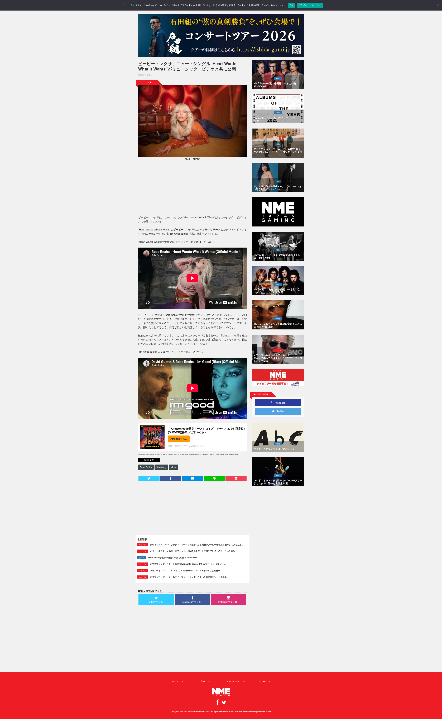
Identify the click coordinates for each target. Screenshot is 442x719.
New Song (161, 467)
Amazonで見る (178, 438)
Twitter (279, 411)
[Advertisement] (192, 188)
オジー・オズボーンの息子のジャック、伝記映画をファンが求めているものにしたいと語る (192, 550)
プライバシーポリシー (235, 681)
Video (173, 467)
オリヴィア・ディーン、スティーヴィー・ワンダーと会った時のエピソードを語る (188, 576)
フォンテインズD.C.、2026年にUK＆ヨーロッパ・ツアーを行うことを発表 (185, 570)
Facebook (279, 402)
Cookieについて (266, 681)
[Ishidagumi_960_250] (221, 35)
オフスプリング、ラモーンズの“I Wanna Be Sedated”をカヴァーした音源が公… (188, 563)
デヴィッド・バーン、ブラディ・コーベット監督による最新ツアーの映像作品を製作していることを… (197, 544)
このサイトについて (177, 681)
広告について (206, 681)
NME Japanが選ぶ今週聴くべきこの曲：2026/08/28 (172, 557)
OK (291, 5)
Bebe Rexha (146, 467)
